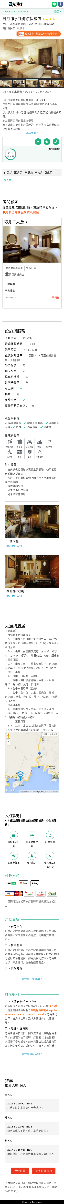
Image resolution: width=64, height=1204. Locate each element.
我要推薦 (19, 1170)
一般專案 (10, 284)
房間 (19, 172)
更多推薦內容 (44, 1170)
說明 (49, 172)
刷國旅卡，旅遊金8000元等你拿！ (41, 33)
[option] (32, 521)
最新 (9, 172)
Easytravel (37, 1202)
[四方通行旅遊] (15, 5)
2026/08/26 (11, 298)
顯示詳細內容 (14, 546)
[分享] (38, 141)
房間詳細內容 (16, 274)
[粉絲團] (47, 141)
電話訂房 (31, 268)
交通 (40, 172)
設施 (30, 172)
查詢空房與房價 (14, 268)
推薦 (9, 180)
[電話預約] (56, 141)
